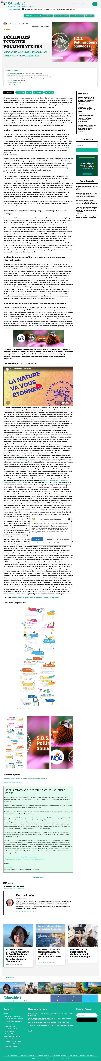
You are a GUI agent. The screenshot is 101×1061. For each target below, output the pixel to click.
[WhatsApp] (36, 910)
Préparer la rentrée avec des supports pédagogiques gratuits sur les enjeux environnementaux (87, 127)
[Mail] (22, 910)
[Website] (33, 910)
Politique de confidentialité (56, 542)
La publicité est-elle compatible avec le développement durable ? (50, 1026)
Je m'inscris (87, 1020)
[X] (30, 910)
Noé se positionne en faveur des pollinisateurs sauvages (20, 857)
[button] (69, 519)
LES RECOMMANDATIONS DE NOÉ (17, 80)
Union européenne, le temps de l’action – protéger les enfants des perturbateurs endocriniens (49, 1019)
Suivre (98, 978)
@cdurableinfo (10, 977)
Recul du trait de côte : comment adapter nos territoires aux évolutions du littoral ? (86, 109)
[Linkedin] (19, 910)
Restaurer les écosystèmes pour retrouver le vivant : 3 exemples (86, 216)
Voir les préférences (63, 539)
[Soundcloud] (25, 910)
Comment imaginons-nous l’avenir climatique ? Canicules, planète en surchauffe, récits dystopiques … (86, 118)
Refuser (49, 539)
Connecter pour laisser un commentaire (14, 888)
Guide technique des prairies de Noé (29, 460)
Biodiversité (57, 58)
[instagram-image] (6, 988)
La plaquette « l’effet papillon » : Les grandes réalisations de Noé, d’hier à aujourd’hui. (25, 778)
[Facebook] (16, 910)
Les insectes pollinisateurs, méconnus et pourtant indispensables (25, 73)
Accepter (37, 539)
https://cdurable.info (21, 899)
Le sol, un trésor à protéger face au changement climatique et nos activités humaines (47, 9)
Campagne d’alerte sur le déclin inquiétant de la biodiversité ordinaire (24, 859)
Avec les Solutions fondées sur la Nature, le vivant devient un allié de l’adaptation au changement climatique (86, 210)
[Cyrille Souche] (5, 23)
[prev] (93, 9)
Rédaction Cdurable (75, 960)
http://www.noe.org (38, 877)
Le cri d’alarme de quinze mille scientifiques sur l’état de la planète (35, 598)
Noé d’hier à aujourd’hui (14, 82)
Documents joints (12, 84)
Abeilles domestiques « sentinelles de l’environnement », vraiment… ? (26, 78)
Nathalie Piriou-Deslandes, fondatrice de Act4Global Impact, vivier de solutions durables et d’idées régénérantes (86, 100)
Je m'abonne (87, 150)
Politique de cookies (42, 542)
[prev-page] (29, 1030)
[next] (95, 9)
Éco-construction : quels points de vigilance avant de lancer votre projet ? (86, 188)
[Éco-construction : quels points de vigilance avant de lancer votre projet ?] (83, 935)
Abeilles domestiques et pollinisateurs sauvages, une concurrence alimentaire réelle (29, 77)
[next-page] (31, 1030)
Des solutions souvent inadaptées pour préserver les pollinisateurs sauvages (28, 75)
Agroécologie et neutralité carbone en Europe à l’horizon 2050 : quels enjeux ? (50, 1014)
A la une (10, 883)
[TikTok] (27, 910)
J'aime (58, 995)
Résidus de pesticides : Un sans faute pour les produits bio (48, 1022)
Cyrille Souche (11, 24)
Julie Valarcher (8, 867)
